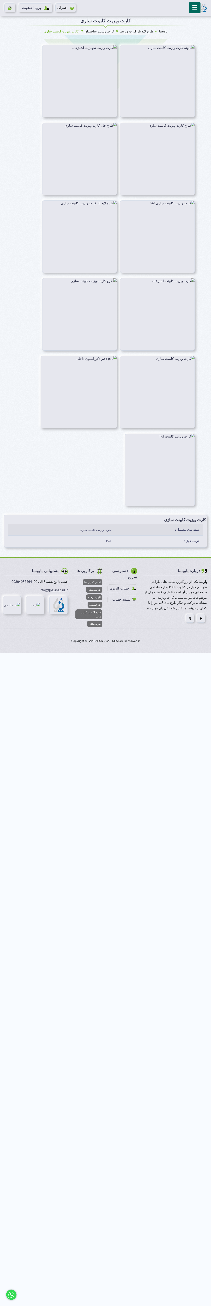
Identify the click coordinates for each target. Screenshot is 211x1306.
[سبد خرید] (9, 7)
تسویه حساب (121, 599)
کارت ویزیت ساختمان (99, 31)
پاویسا (163, 31)
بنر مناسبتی (94, 589)
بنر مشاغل (95, 623)
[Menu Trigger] (194, 7)
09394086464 (22, 582)
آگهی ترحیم (94, 597)
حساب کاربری (120, 588)
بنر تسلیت (95, 604)
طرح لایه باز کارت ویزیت (137, 31)
